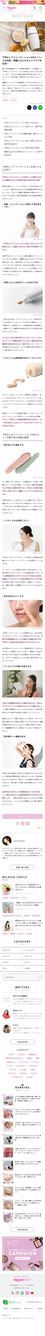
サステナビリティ (29, 1318)
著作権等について (29, 1308)
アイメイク (6, 956)
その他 (27, 968)
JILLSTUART (36, 916)
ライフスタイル (17, 1077)
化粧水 (33, 1070)
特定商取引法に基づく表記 (21, 1288)
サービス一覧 (6, 1318)
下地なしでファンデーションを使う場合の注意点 (22, 148)
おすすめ (21, 1054)
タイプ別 (29, 934)
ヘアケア (5, 962)
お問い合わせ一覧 (17, 1318)
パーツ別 (23, 1070)
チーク (24, 898)
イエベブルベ (15, 898)
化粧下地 (27, 916)
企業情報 (5, 1308)
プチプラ (12, 1070)
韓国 (37, 1058)
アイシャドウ (24, 1062)
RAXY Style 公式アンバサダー (12, 916)
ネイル (27, 962)
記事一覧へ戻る (22, 867)
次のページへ (22, 816)
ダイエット (12, 1073)
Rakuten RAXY (12, 9)
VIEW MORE (22, 1041)
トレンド (35, 1062)
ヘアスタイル (20, 1066)
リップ (10, 1066)
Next (40, 828)
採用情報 (39, 1308)
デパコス (23, 1073)
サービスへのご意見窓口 (27, 1285)
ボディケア (29, 956)
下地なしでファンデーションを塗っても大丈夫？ (21, 122)
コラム (4, 968)
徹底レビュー (11, 1062)
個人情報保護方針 (16, 1308)
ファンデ (13, 100)
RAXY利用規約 (13, 1285)
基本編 (13, 934)
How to (5, 100)
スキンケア (6, 950)
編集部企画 (32, 1054)
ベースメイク (14, 97)
